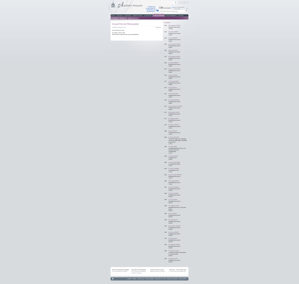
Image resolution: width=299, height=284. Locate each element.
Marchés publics (182, 278)
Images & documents (133, 18)
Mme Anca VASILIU (173, 50)
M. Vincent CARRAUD (173, 124)
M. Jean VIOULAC (172, 87)
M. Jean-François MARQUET (175, 174)
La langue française (137, 15)
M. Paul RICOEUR (172, 238)
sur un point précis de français (120, 270)
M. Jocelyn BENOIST (173, 31)
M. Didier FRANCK (172, 75)
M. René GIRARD (172, 213)
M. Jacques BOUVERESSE (174, 69)
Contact (134, 278)
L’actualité (180, 15)
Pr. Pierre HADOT (172, 199)
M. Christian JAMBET (173, 81)
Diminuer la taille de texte (180, 3)
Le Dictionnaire (148, 15)
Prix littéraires (114, 18)
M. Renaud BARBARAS (173, 100)
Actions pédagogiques (171, 15)
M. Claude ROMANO (173, 62)
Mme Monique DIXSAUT (174, 25)
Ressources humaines (172, 278)
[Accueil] (127, 4)
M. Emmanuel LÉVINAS (174, 244)
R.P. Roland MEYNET (173, 156)
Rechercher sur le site (160, 278)
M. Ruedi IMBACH (172, 38)
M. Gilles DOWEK (172, 146)
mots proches (177, 8)
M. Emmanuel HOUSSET (174, 56)
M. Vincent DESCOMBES (174, 162)
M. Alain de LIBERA (173, 93)
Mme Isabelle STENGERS (174, 226)
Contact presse (141, 278)
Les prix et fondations (158, 15)
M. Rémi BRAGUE (172, 131)
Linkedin (129, 278)
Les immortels (127, 15)
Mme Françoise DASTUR (174, 44)
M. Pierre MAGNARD (173, 187)
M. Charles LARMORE (173, 168)
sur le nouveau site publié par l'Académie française (138, 271)
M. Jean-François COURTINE (175, 106)
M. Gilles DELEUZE (173, 219)
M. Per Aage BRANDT (173, 181)
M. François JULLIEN (173, 118)
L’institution (119, 15)
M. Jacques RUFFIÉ (172, 258)
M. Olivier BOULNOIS (173, 137)
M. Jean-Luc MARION (173, 232)
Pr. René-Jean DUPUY (173, 251)
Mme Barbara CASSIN (173, 112)
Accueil (113, 15)
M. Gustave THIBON (173, 193)
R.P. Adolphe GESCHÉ (173, 205)
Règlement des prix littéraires (157, 270)
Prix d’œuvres (123, 18)
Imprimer (185, 2)
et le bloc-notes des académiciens (178, 270)
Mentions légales (150, 278)
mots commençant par (179, 7)
